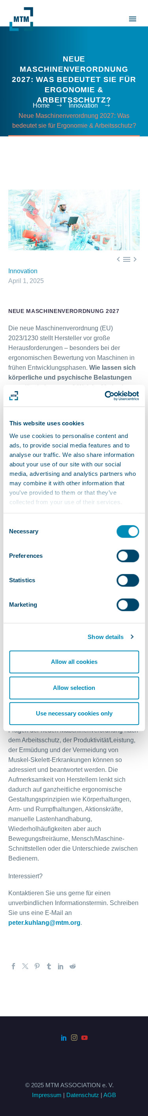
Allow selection (74, 687)
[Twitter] (25, 966)
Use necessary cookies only (74, 713)
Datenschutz (82, 1095)
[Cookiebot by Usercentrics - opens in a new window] (105, 396)
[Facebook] (13, 966)
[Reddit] (72, 966)
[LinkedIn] (61, 966)
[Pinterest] (37, 966)
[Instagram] (74, 1037)
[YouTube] (84, 1037)
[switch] (127, 556)
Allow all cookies (74, 661)
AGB (109, 1095)
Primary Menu (133, 19)
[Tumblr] (49, 966)
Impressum (47, 1095)
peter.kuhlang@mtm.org (44, 922)
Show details (106, 636)
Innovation (22, 271)
